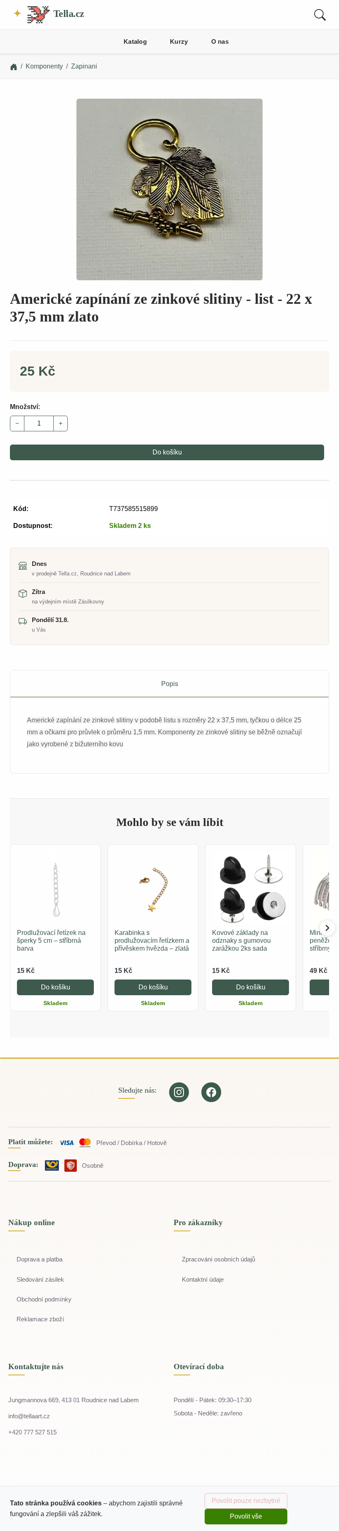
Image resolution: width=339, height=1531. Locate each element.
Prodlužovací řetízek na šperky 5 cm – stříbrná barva (51, 940)
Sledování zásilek (40, 1279)
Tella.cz (67, 13)
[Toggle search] (320, 15)
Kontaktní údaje (203, 1279)
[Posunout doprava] (327, 928)
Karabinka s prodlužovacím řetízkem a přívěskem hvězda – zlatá (152, 940)
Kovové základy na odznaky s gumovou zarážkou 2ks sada (241, 940)
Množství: (25, 406)
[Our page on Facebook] (211, 1092)
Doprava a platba (39, 1259)
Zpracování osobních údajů (218, 1259)
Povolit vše (246, 1516)
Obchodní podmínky (44, 1299)
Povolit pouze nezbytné (246, 1500)
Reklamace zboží (40, 1319)
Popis (169, 683)
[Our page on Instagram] (179, 1092)
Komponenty (44, 66)
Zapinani (84, 66)
